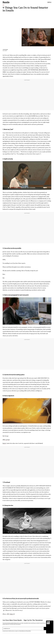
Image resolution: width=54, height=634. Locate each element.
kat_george (7, 439)
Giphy (11, 614)
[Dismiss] (52, 621)
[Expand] (47, 621)
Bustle (4, 443)
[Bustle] (6, 2)
